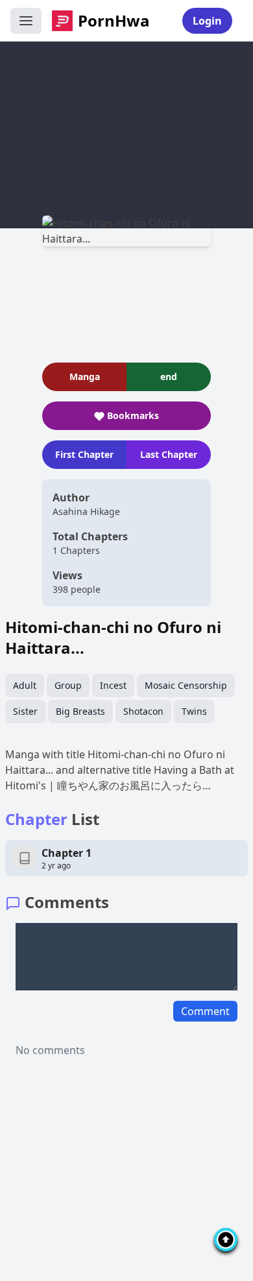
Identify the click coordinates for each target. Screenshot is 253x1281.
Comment (205, 1011)
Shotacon (143, 711)
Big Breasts (80, 711)
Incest (113, 685)
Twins (194, 711)
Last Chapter (168, 454)
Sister (25, 711)
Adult (24, 685)
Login (207, 21)
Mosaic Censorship (186, 685)
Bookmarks (133, 415)
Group (68, 685)
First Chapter (84, 454)
